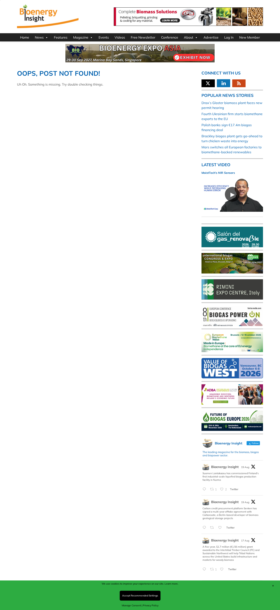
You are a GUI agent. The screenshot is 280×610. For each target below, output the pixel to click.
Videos (120, 37)
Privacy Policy (150, 605)
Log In (228, 37)
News (39, 37)
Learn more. (171, 583)
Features (60, 37)
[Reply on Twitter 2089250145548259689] (205, 569)
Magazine (80, 37)
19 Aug (245, 467)
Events (104, 37)
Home (24, 37)
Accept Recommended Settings (140, 595)
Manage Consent (131, 605)
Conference (169, 37)
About (188, 37)
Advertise (211, 37)
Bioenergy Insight (225, 467)
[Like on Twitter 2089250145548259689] (223, 569)
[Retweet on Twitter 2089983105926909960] (213, 528)
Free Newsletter (143, 37)
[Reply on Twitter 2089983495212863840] (205, 489)
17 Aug (245, 540)
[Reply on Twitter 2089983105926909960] (205, 528)
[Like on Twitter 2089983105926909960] (221, 528)
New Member (249, 37)
